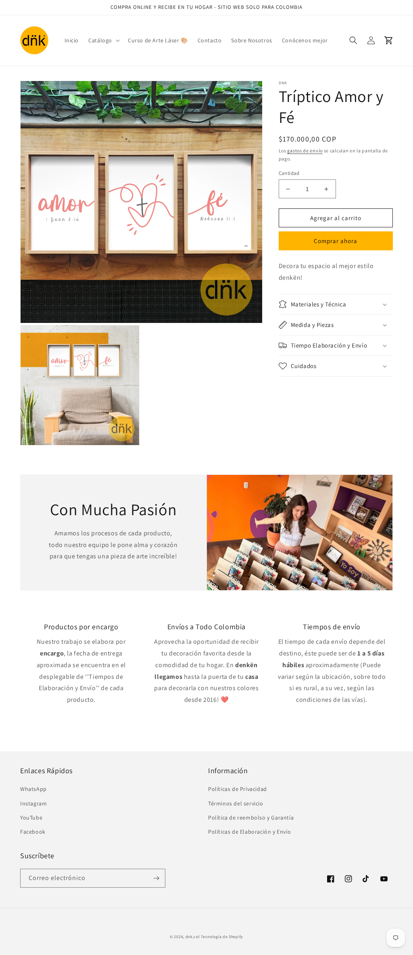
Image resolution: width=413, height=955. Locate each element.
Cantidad (289, 173)
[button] (103, 40)
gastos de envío (305, 151)
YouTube (31, 817)
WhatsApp (33, 789)
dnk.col (193, 936)
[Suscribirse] (156, 878)
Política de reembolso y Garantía (251, 817)
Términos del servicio (235, 803)
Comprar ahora (335, 241)
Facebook (33, 831)
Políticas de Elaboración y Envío (249, 831)
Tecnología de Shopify (222, 936)
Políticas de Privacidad (237, 789)
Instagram (33, 803)
